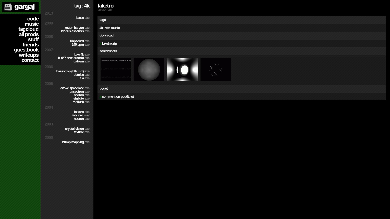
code (33, 18)
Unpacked (79, 41)
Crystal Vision (77, 129)
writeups (29, 55)
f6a (84, 78)
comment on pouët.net (118, 97)
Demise (81, 75)
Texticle (81, 132)
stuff (33, 39)
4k (101, 28)
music (32, 24)
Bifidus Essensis (75, 31)
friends (31, 44)
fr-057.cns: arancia (73, 58)
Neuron (81, 119)
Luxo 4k (81, 54)
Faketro (81, 112)
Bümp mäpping (75, 142)
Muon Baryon (77, 28)
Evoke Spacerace (74, 88)
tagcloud (28, 29)
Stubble (81, 98)
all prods (29, 34)
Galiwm (81, 61)
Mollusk (81, 102)
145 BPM (80, 44)
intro (107, 28)
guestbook (26, 50)
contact (30, 60)
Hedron (81, 95)
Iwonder (80, 115)
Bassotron (79, 91)
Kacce (82, 18)
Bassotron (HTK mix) (72, 71)
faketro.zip (109, 43)
